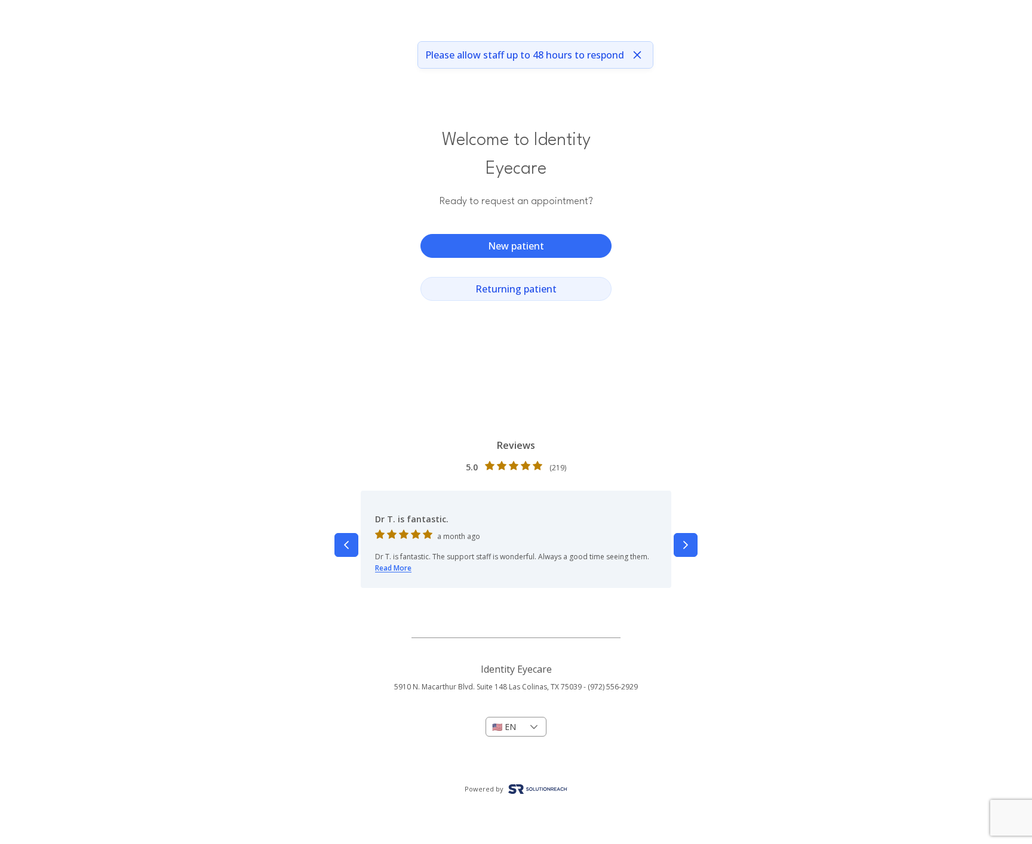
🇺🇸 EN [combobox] (504, 726)
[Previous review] (346, 545)
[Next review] (686, 545)
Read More (393, 568)
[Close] (637, 55)
